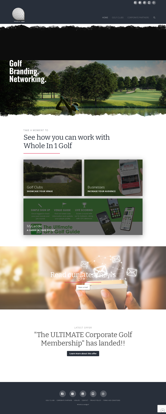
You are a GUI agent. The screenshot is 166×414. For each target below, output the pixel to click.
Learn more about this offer (83, 353)
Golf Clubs (50, 400)
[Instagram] (154, 3)
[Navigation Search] (153, 15)
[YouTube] (149, 3)
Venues (77, 400)
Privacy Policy (95, 400)
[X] (140, 3)
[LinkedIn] (145, 3)
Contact (85, 400)
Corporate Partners (64, 400)
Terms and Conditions (111, 400)
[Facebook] (135, 3)
